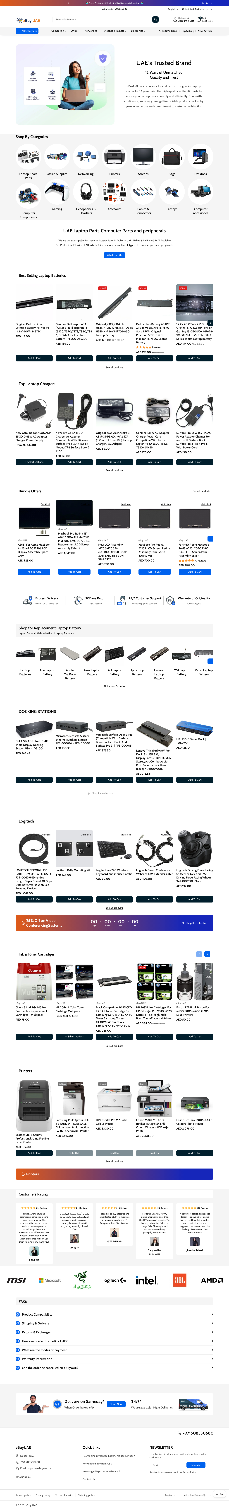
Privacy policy (43, 1495)
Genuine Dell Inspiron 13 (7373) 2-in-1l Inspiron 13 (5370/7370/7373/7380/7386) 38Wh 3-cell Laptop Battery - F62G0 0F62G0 (74, 331)
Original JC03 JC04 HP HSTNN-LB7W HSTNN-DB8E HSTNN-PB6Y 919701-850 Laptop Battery (114, 329)
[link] (100, 793)
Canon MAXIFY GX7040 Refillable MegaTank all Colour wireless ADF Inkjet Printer (152, 1125)
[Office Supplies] (57, 156)
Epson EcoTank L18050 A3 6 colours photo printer (194, 1121)
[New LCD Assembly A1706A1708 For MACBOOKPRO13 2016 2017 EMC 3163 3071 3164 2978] (114, 518)
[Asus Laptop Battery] (92, 654)
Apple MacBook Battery (70, 674)
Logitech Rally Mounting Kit (73, 870)
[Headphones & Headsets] (86, 192)
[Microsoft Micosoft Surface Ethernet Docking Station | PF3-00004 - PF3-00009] (74, 727)
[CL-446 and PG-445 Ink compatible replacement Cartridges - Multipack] (34, 981)
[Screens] (143, 156)
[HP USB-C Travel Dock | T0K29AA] (194, 728)
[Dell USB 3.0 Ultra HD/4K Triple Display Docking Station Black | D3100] (34, 729)
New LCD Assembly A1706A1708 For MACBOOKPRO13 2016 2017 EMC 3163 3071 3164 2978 (112, 552)
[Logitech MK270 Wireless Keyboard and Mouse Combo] (114, 848)
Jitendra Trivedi (194, 1250)
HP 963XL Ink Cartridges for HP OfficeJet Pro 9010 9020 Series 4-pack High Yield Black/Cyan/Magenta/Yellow (154, 1013)
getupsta (34, 1259)
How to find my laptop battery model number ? (109, 1455)
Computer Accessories (200, 211)
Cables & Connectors (143, 211)
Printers (114, 174)
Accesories (115, 209)
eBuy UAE (31, 1505)
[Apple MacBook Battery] (69, 654)
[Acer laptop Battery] (47, 654)
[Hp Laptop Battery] (136, 654)
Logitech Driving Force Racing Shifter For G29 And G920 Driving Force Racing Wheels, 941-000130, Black (194, 876)
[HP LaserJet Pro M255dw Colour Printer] (114, 1098)
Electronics (137, 30)
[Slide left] (18, 323)
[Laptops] (172, 192)
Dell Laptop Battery (114, 672)
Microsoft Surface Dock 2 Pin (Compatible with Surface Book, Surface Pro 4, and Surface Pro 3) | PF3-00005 (114, 740)
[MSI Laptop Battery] (181, 654)
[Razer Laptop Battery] (203, 654)
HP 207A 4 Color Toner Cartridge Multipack (70, 1009)
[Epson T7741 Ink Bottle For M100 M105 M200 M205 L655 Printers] (194, 981)
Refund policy (23, 1495)
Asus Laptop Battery (92, 672)
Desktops (200, 174)
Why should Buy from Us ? (97, 1463)
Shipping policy (86, 1495)
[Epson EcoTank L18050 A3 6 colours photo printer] (194, 1098)
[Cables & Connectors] (143, 192)
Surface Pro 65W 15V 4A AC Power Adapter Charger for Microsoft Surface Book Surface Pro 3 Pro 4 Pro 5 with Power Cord (193, 440)
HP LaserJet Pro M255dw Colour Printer (111, 1121)
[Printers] (114, 156)
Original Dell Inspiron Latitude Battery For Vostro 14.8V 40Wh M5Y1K (32, 327)
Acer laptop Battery (47, 672)
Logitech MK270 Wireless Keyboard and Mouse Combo (114, 872)
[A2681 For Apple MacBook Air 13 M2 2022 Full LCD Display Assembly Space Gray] (34, 518)
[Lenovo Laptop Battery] (159, 654)
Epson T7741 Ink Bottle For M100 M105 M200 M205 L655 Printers (192, 1011)
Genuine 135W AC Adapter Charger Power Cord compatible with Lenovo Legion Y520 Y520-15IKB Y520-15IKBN (152, 440)
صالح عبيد (74, 1247)
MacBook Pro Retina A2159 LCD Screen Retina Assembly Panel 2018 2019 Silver (154, 550)
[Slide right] (210, 323)
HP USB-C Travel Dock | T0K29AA (191, 741)
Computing (57, 30)
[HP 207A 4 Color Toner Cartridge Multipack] (74, 981)
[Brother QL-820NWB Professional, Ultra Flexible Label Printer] (34, 1106)
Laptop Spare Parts (28, 176)
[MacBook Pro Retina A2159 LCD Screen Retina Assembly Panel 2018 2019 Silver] (154, 518)
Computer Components (28, 215)
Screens (143, 174)
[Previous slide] (68, 3)
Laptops (172, 209)
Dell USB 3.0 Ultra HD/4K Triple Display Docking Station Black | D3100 (32, 744)
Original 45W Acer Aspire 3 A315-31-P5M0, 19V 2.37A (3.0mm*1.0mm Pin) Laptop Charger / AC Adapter (114, 438)
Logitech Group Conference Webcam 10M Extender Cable (154, 872)
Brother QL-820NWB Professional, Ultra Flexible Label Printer (32, 1138)
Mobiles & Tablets (114, 30)
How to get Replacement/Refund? (101, 1471)
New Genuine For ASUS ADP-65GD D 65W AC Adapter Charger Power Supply (34, 436)
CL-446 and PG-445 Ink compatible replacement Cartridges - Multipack (31, 1011)
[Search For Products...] (155, 19)
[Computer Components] (28, 196)
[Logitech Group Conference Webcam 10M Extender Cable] (154, 848)
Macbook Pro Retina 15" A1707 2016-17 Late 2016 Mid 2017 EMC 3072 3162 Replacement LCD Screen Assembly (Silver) (74, 541)
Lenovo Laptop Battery (159, 674)
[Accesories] (114, 192)
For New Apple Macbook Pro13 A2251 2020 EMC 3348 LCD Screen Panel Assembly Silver (194, 550)
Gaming (57, 209)
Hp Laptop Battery (137, 672)
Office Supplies (57, 174)
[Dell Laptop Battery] (114, 654)
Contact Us (89, 1479)
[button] (205, 19)
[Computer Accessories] (200, 192)
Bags (172, 174)
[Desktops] (200, 156)
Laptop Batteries (25, 672)
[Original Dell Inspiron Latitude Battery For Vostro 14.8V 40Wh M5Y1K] (34, 302)
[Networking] (86, 156)
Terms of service (64, 1495)
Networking (91, 30)
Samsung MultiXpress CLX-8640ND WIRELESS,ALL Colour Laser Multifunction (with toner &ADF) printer (73, 1125)
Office (74, 30)
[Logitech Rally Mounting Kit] (74, 848)
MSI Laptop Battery (181, 672)
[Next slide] (161, 3)
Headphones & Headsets (86, 211)
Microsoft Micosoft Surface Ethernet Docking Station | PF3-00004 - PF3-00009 (73, 739)
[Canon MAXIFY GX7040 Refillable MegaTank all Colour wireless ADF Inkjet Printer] (154, 1098)
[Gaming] (57, 192)
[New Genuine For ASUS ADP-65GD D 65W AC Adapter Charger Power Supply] (34, 411)
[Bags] (172, 156)
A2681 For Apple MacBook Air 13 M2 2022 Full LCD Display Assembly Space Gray (34, 550)
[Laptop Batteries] (25, 654)
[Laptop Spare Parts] (28, 156)
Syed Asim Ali (114, 1240)
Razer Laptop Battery (204, 672)
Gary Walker (154, 1250)
